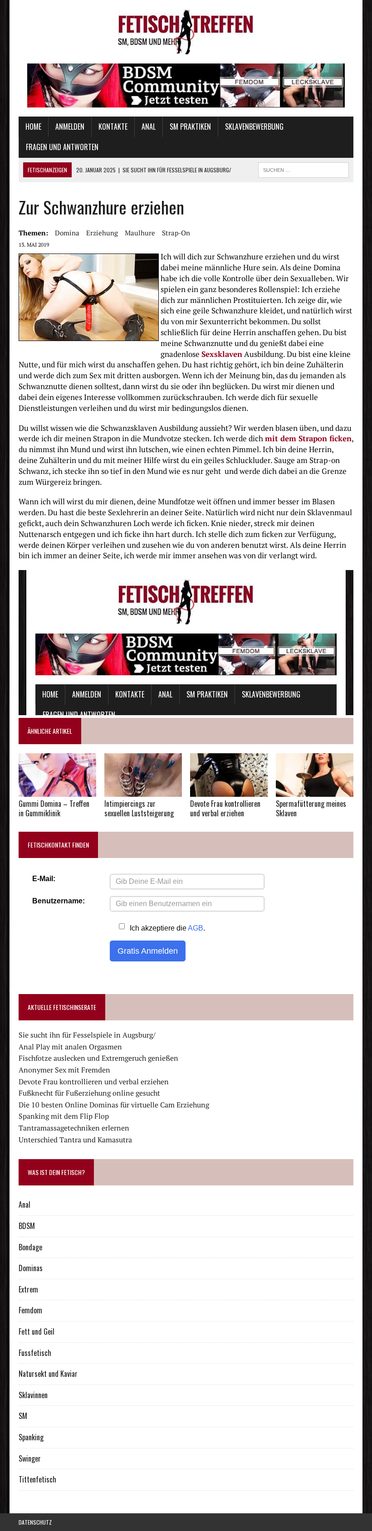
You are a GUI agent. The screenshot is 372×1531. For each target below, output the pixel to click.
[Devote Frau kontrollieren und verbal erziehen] (229, 790)
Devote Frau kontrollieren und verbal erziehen (225, 808)
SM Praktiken (190, 126)
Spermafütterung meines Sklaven (311, 808)
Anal (149, 126)
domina (67, 232)
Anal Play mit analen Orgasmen (70, 1047)
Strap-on (176, 232)
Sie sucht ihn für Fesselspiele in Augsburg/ (87, 1035)
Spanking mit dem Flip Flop (64, 1116)
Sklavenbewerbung (254, 126)
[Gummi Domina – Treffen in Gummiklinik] (57, 791)
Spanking (31, 1437)
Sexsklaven (221, 354)
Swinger (30, 1458)
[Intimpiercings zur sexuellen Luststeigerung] (143, 790)
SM (23, 1415)
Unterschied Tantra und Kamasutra (75, 1140)
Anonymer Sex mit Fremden (64, 1070)
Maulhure (140, 232)
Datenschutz (35, 1522)
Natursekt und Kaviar (48, 1373)
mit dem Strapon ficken (308, 438)
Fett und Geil (36, 1331)
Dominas (31, 1268)
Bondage (30, 1247)
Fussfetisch (35, 1352)
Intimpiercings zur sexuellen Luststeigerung (139, 808)
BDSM (27, 1225)
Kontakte (112, 126)
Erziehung (102, 232)
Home (33, 126)
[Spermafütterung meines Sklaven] (314, 791)
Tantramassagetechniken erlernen (74, 1128)
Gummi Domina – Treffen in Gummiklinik (54, 808)
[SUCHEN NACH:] (303, 168)
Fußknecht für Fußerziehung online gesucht (89, 1093)
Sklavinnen (33, 1395)
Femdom (30, 1310)
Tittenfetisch (37, 1479)
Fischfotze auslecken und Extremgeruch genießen (98, 1058)
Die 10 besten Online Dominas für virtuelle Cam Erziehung (114, 1105)
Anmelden (69, 126)
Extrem (28, 1289)
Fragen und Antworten (62, 146)
